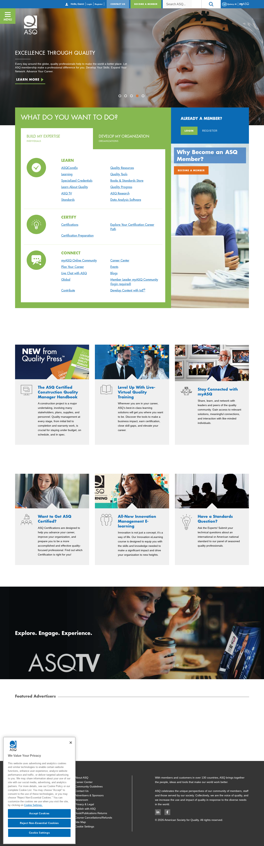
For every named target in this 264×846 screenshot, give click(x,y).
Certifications (69, 225)
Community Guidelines (89, 786)
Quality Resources (122, 168)
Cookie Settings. (33, 805)
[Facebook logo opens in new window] (167, 812)
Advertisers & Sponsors (89, 795)
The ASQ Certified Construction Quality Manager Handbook (58, 392)
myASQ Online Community (79, 260)
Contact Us (118, 4)
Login (89, 4)
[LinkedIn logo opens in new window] (158, 812)
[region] (39, 790)
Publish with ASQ (85, 808)
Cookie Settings (84, 826)
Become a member (191, 170)
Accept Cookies (39, 813)
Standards (68, 200)
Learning (66, 174)
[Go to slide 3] (132, 96)
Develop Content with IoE (127, 290)
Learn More (27, 81)
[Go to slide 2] (126, 96)
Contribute (68, 290)
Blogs (114, 273)
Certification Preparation (77, 235)
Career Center (119, 260)
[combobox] (177, 4)
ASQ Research (119, 193)
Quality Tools (118, 174)
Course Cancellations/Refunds (93, 817)
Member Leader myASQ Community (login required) (134, 282)
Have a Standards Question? (215, 519)
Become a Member (146, 4)
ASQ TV (66, 193)
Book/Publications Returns (91, 813)
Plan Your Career (72, 267)
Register (99, 4)
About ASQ (81, 777)
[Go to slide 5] (144, 96)
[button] (211, 4)
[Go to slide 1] (120, 96)
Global (65, 279)
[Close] (70, 742)
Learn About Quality (74, 187)
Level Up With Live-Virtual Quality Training (136, 392)
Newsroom (81, 799)
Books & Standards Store (126, 180)
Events (114, 267)
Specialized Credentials (76, 180)
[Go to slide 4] (138, 96)
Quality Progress (121, 187)
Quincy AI (232, 4)
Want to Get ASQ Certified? (54, 519)
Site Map (80, 822)
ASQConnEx (69, 168)
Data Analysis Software (125, 200)
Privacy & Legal (84, 804)
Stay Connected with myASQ (218, 391)
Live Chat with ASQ (74, 273)
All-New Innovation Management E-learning (137, 521)
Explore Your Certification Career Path (132, 227)
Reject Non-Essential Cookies (39, 822)
